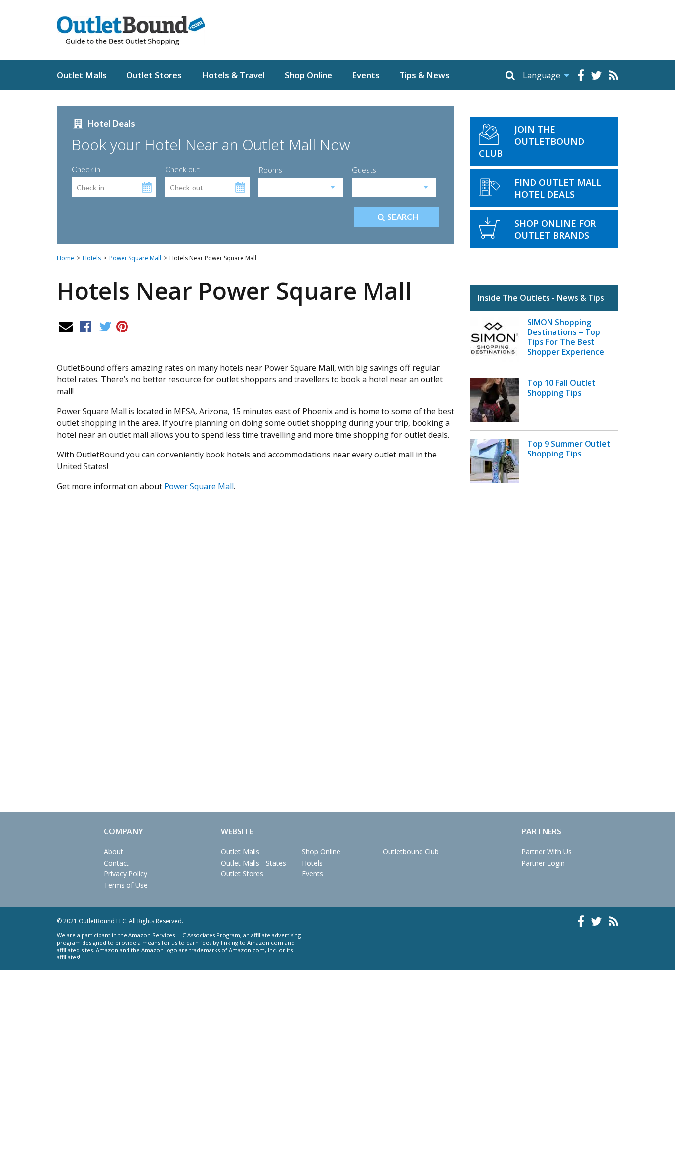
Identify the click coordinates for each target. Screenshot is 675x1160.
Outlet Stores (154, 75)
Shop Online (308, 75)
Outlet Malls (82, 75)
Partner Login (543, 863)
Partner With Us (546, 851)
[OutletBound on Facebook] (580, 75)
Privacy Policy (125, 873)
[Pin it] (122, 326)
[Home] (131, 30)
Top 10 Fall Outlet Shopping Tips (561, 387)
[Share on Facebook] (85, 326)
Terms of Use (126, 885)
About (113, 851)
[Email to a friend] (66, 326)
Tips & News (424, 75)
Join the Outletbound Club (531, 141)
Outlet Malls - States (253, 863)
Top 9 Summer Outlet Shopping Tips (569, 448)
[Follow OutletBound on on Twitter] (596, 75)
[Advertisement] (255, 619)
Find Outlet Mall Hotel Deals (557, 188)
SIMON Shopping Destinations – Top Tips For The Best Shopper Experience (565, 337)
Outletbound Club (411, 851)
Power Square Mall (135, 258)
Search (402, 216)
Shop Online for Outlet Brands (555, 229)
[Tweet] (105, 326)
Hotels (92, 258)
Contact (116, 863)
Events (366, 75)
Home (65, 258)
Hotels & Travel (233, 75)
